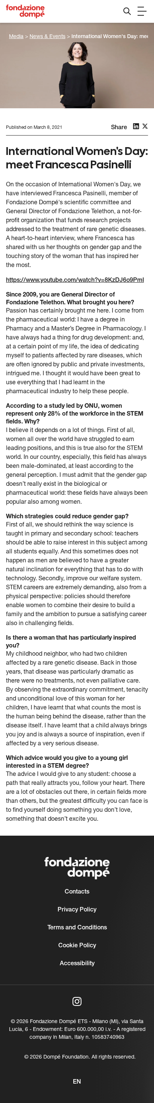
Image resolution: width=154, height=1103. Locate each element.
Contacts (77, 892)
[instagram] (77, 1001)
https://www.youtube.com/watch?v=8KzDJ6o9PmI (75, 280)
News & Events (47, 37)
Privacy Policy (77, 910)
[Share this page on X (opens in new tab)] (145, 126)
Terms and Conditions (77, 928)
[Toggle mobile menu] (142, 11)
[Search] (127, 11)
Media (16, 37)
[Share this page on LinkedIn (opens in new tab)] (136, 126)
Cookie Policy (77, 946)
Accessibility (77, 964)
